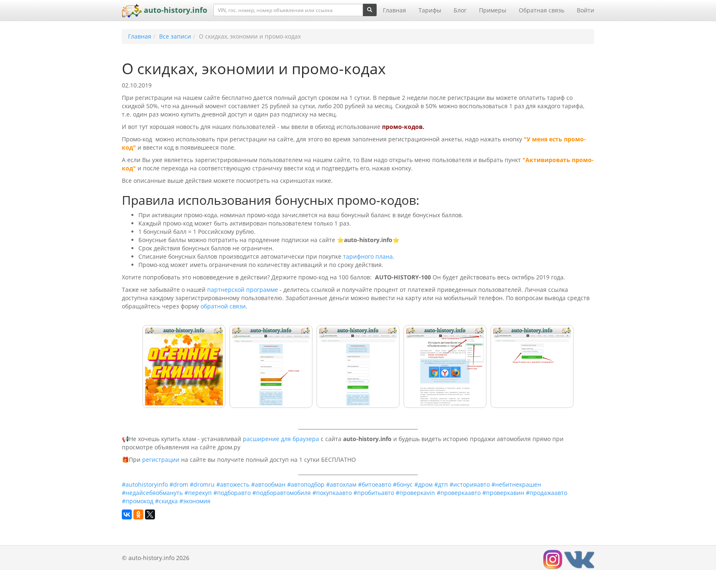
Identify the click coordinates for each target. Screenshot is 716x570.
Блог (460, 10)
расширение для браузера (281, 439)
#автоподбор (305, 484)
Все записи (175, 36)
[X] (150, 514)
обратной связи (223, 306)
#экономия (194, 501)
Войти (585, 10)
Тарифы (429, 10)
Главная (394, 10)
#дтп (441, 484)
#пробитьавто (373, 493)
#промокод (137, 501)
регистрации (160, 459)
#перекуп (198, 493)
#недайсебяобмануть (152, 493)
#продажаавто (546, 493)
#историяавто (470, 484)
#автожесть (232, 484)
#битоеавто (374, 484)
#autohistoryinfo (145, 484)
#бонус (403, 484)
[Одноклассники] (138, 514)
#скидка (166, 501)
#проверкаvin (415, 493)
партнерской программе (242, 289)
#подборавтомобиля (281, 493)
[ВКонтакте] (127, 514)
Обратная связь (541, 10)
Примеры (492, 10)
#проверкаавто (459, 493)
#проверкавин (503, 493)
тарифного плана (368, 256)
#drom (178, 484)
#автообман (268, 484)
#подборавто (232, 493)
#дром (423, 484)
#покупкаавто (332, 493)
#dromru (202, 484)
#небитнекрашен (516, 484)
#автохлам (341, 484)
